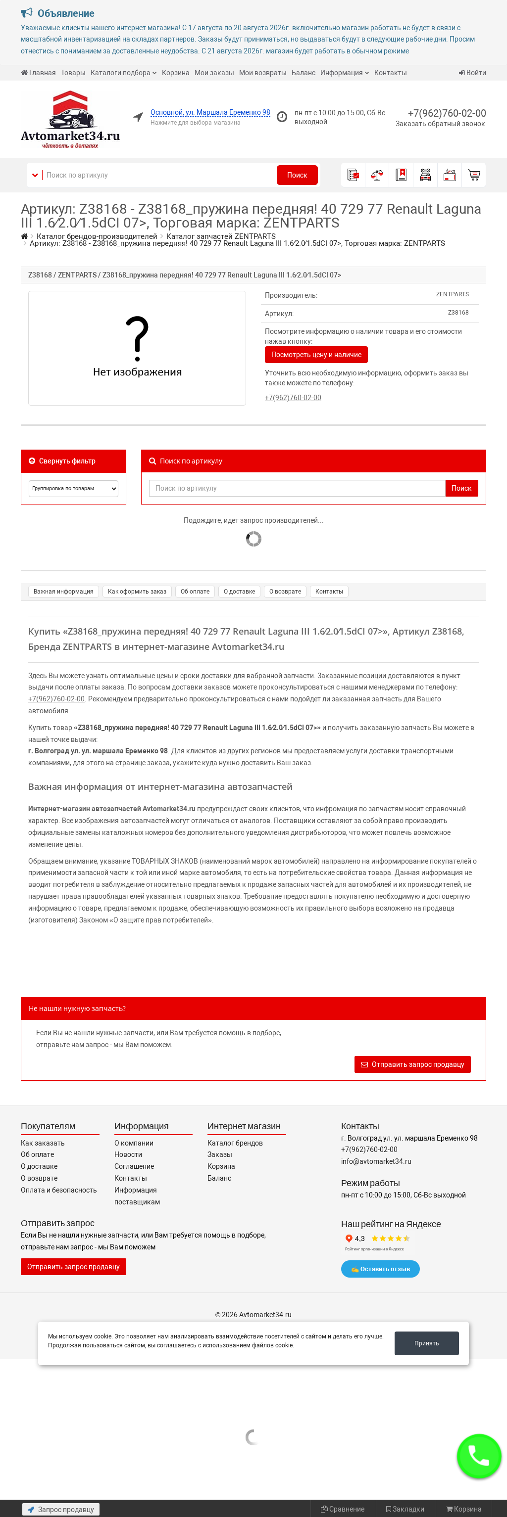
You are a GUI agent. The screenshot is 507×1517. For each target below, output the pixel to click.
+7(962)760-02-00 (447, 113)
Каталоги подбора (121, 73)
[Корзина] (474, 175)
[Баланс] (450, 175)
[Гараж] (425, 175)
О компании (133, 1143)
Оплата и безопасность (59, 1190)
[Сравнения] (377, 175)
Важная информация (64, 591)
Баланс (303, 73)
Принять (426, 1343)
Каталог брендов (235, 1143)
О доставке (239, 591)
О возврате (285, 591)
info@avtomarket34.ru (376, 1161)
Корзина (176, 73)
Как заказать (43, 1143)
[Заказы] (353, 175)
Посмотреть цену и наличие (316, 355)
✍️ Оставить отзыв (380, 1269)
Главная (42, 73)
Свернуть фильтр (67, 461)
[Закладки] (401, 175)
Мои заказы (214, 73)
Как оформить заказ (137, 591)
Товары (73, 73)
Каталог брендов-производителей (97, 236)
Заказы (219, 1154)
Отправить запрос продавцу (417, 1064)
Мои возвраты (263, 73)
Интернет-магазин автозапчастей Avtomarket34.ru (112, 809)
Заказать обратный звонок (440, 124)
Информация (341, 73)
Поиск (297, 175)
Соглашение (134, 1166)
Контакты (390, 73)
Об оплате (195, 591)
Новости (128, 1154)
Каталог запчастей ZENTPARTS (221, 236)
